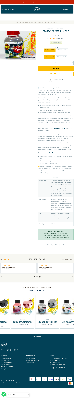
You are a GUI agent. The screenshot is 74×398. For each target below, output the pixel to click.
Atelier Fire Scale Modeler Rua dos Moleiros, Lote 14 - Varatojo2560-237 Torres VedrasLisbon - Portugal (61, 367)
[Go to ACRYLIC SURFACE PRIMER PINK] (16, 307)
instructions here (49, 153)
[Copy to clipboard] (63, 244)
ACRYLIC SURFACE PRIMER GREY (40, 322)
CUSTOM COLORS (30, 358)
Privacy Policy (4, 369)
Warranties (4, 371)
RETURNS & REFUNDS (6, 362)
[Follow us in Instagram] (8, 350)
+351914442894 (56, 360)
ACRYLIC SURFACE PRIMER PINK (16, 322)
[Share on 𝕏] (52, 244)
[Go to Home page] (37, 9)
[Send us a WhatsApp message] (3, 394)
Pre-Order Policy (5, 360)
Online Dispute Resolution (32, 360)
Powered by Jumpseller (17, 382)
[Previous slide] (1, 277)
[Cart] (71, 9)
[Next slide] (72, 277)
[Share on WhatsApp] (55, 244)
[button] (34, 277)
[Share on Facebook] (48, 244)
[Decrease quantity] (39, 63)
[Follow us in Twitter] (12, 350)
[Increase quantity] (72, 63)
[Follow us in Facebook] (10, 350)
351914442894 (56, 362)
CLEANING (40, 22)
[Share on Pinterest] (59, 244)
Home (18, 22)
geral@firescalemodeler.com (59, 358)
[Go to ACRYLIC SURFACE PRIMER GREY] (41, 307)
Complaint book (30, 362)
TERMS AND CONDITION (7, 367)
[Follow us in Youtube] (15, 350)
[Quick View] (26, 307)
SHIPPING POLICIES (6, 358)
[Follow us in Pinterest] (17, 350)
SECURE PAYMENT (5, 364)
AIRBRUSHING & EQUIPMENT (29, 22)
